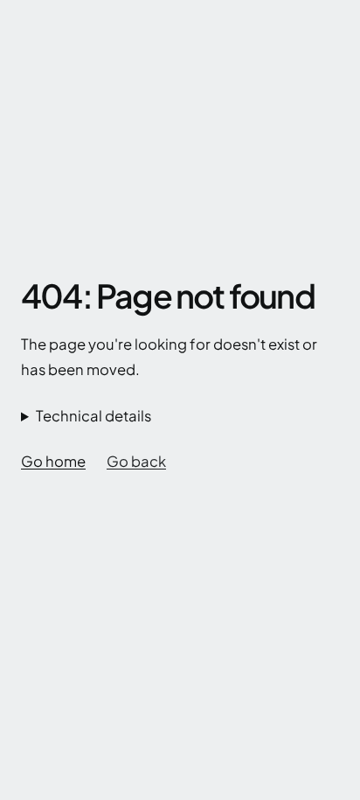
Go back (136, 461)
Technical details (93, 416)
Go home (53, 461)
